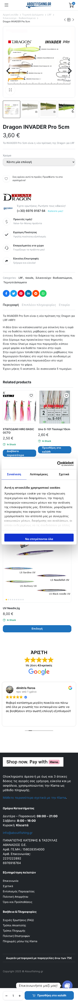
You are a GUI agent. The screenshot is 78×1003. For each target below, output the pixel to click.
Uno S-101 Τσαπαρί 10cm (54, 429)
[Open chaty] (67, 986)
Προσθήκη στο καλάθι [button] (51, 449)
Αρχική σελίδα (10, 14)
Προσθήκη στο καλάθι (51, 995)
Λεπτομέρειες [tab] (39, 474)
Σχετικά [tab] (64, 474)
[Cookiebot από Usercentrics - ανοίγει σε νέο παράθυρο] (57, 463)
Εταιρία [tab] (64, 305)
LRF (49, 14)
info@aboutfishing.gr (18, 833)
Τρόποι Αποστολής (14, 925)
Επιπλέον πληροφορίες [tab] (39, 305)
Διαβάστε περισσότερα (15, 453)
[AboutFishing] (39, 5)
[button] (10, 90)
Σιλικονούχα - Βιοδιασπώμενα (19, 18)
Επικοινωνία (10, 880)
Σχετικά (8, 886)
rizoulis (29, 277)
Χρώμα (7, 155)
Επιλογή (37, 628)
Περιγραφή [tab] (11, 305)
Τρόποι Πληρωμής (14, 930)
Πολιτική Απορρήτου (15, 896)
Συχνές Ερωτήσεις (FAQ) (18, 920)
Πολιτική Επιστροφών (16, 935)
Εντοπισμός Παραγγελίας (19, 891)
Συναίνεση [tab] (14, 474)
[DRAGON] (17, 196)
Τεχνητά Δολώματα (33, 14)
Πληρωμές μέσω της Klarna (20, 941)
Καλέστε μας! (55, 211)
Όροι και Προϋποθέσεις (17, 901)
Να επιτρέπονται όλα (39, 539)
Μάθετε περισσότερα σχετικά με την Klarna (34, 797)
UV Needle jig (11, 608)
